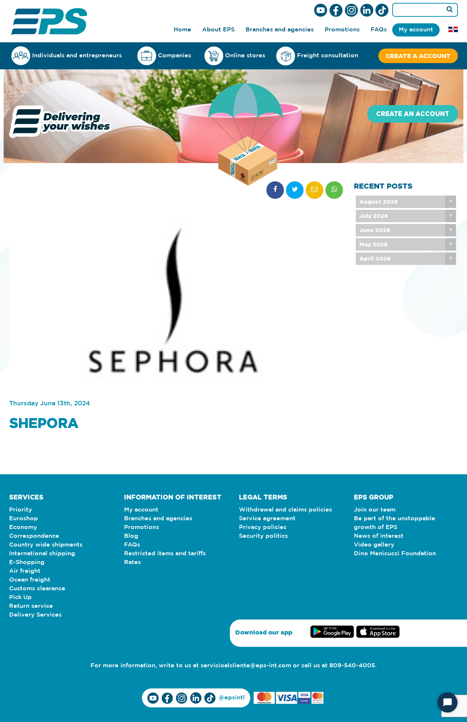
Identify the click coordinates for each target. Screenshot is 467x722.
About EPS (218, 29)
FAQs (379, 29)
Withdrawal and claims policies (285, 510)
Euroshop (23, 518)
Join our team (374, 510)
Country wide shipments (45, 545)
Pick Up (20, 597)
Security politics (263, 536)
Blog (131, 536)
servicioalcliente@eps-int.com (246, 665)
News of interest (379, 536)
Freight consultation (327, 55)
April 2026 (374, 258)
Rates (132, 562)
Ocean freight (29, 580)
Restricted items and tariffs (165, 553)
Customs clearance (37, 588)
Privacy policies (262, 527)
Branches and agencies (280, 29)
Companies (174, 55)
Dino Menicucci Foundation (395, 553)
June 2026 (374, 230)
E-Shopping (27, 562)
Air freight (24, 571)
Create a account (418, 56)
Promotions (342, 29)
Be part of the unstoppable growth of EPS (394, 523)
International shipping (42, 553)
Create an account (412, 113)
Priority (20, 510)
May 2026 (373, 244)
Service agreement (267, 518)
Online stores (245, 55)
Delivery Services (35, 615)
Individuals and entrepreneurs (77, 55)
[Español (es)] (453, 29)
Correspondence (34, 536)
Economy (23, 527)
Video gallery (374, 545)
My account (416, 29)
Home (182, 29)
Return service (31, 606)
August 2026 (378, 201)
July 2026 (373, 216)
